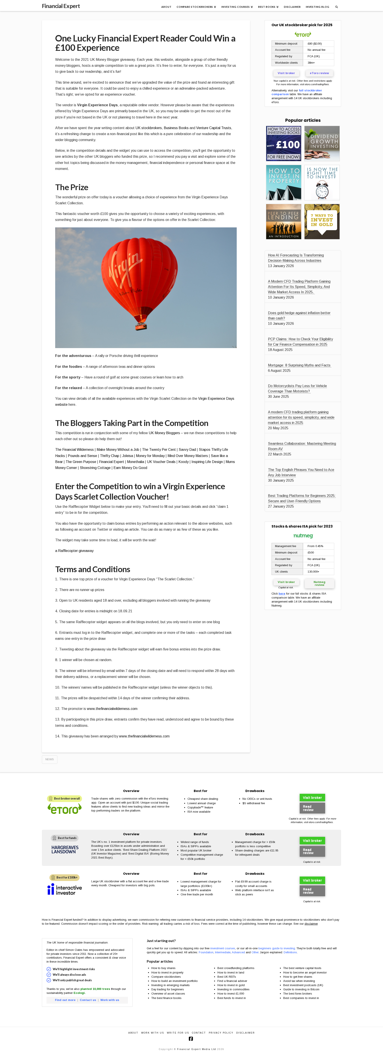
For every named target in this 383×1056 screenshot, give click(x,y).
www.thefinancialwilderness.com (112, 709)
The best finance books (166, 998)
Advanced (238, 952)
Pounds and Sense (82, 456)
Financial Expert (61, 6)
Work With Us (152, 1033)
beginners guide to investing (276, 948)
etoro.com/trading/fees (317, 84)
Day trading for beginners (167, 989)
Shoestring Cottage (95, 468)
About (133, 1033)
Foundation (206, 952)
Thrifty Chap (109, 456)
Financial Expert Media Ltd (196, 1049)
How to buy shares (163, 968)
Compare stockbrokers (166, 976)
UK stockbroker (293, 25)
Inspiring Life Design (207, 462)
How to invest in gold (231, 985)
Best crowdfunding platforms (235, 968)
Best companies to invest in (301, 998)
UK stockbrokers (148, 128)
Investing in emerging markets (170, 985)
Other (255, 952)
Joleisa (127, 456)
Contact (199, 1033)
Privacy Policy (221, 1033)
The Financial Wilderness (74, 449)
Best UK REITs (226, 976)
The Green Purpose (81, 462)
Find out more (65, 1000)
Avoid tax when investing (299, 981)
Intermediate (223, 952)
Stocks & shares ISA (290, 526)
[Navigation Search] (336, 5)
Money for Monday (150, 456)
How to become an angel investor (305, 972)
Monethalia (135, 462)
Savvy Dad (187, 449)
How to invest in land (230, 972)
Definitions (290, 952)
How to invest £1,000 (230, 993)
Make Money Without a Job (118, 449)
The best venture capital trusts (302, 968)
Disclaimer (245, 1033)
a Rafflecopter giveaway (74, 551)
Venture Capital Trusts (213, 128)
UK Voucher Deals (161, 462)
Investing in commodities (233, 989)
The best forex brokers (297, 993)
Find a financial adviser (232, 981)
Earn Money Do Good (130, 468)
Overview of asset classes (168, 993)
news (49, 759)
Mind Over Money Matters (188, 456)
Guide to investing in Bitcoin (301, 989)
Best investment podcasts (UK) (303, 985)
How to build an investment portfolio (174, 981)
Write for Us (178, 1033)
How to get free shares (297, 976)
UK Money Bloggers (164, 433)
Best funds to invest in (231, 998)
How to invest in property (167, 972)
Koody (183, 462)
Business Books (176, 128)
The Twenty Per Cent (159, 449)
